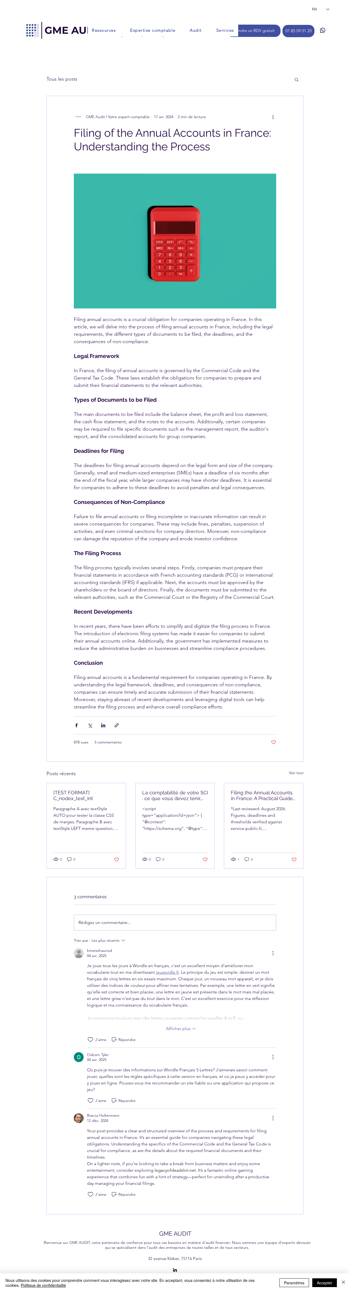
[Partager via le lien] (116, 725)
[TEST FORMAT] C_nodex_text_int (73, 795)
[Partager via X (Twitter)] (89, 725)
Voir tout (296, 772)
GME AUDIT (175, 1233)
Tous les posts (61, 79)
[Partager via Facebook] (76, 725)
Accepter (324, 1282)
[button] (296, 79)
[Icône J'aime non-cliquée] (90, 1039)
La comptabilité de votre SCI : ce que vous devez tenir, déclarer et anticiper (175, 795)
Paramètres (294, 1282)
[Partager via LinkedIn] (103, 725)
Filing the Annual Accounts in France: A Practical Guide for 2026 (262, 795)
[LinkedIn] (175, 1270)
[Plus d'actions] (273, 116)
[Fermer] (343, 1283)
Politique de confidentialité (43, 1285)
